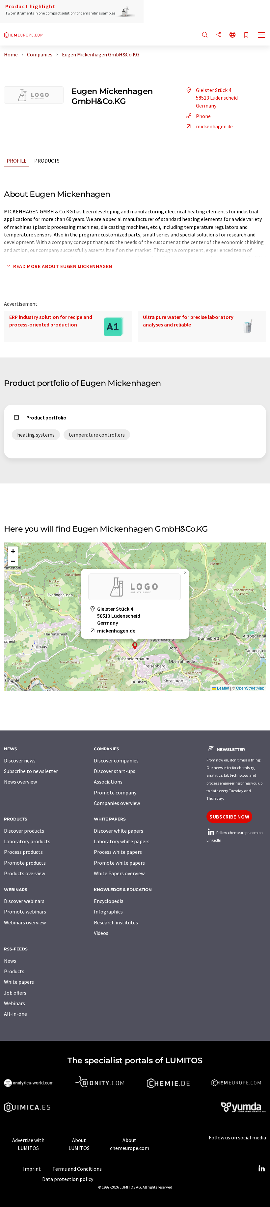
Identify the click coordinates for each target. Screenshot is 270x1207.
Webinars (14, 1003)
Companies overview (117, 803)
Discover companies (116, 760)
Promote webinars (25, 911)
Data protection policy (67, 1179)
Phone (203, 116)
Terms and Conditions (77, 1168)
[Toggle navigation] (261, 35)
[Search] (204, 35)
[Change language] (232, 35)
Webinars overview (25, 922)
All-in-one (15, 1013)
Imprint (32, 1168)
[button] (135, 646)
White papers (19, 981)
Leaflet (222, 688)
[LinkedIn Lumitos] (261, 1168)
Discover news (20, 760)
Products (47, 160)
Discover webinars (24, 901)
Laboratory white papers (121, 841)
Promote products (25, 862)
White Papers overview (119, 873)
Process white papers (118, 852)
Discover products (24, 830)
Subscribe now (229, 816)
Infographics (108, 911)
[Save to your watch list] (246, 35)
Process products (23, 852)
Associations (108, 781)
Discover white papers (118, 830)
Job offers (15, 992)
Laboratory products (27, 841)
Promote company (115, 792)
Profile (17, 160)
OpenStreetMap (250, 688)
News (10, 960)
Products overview (24, 873)
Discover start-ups (114, 771)
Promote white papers (119, 862)
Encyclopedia (108, 901)
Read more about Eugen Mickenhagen (62, 266)
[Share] (218, 35)
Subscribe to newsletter (31, 771)
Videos (101, 933)
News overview (20, 781)
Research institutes (116, 922)
